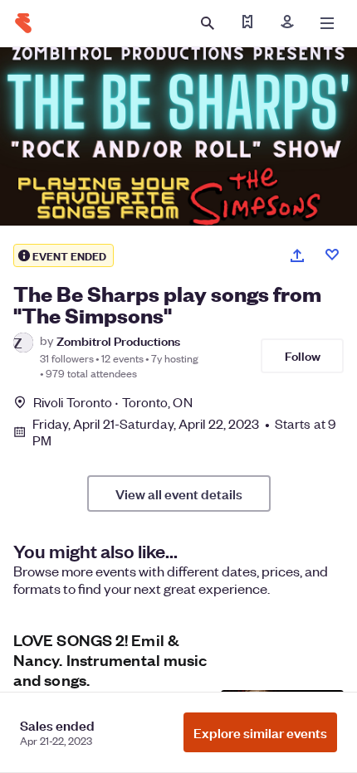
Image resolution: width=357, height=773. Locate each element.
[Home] (23, 23)
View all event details (178, 493)
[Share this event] (297, 255)
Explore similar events (260, 732)
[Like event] (332, 254)
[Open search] (207, 23)
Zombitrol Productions (118, 340)
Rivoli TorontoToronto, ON (113, 402)
